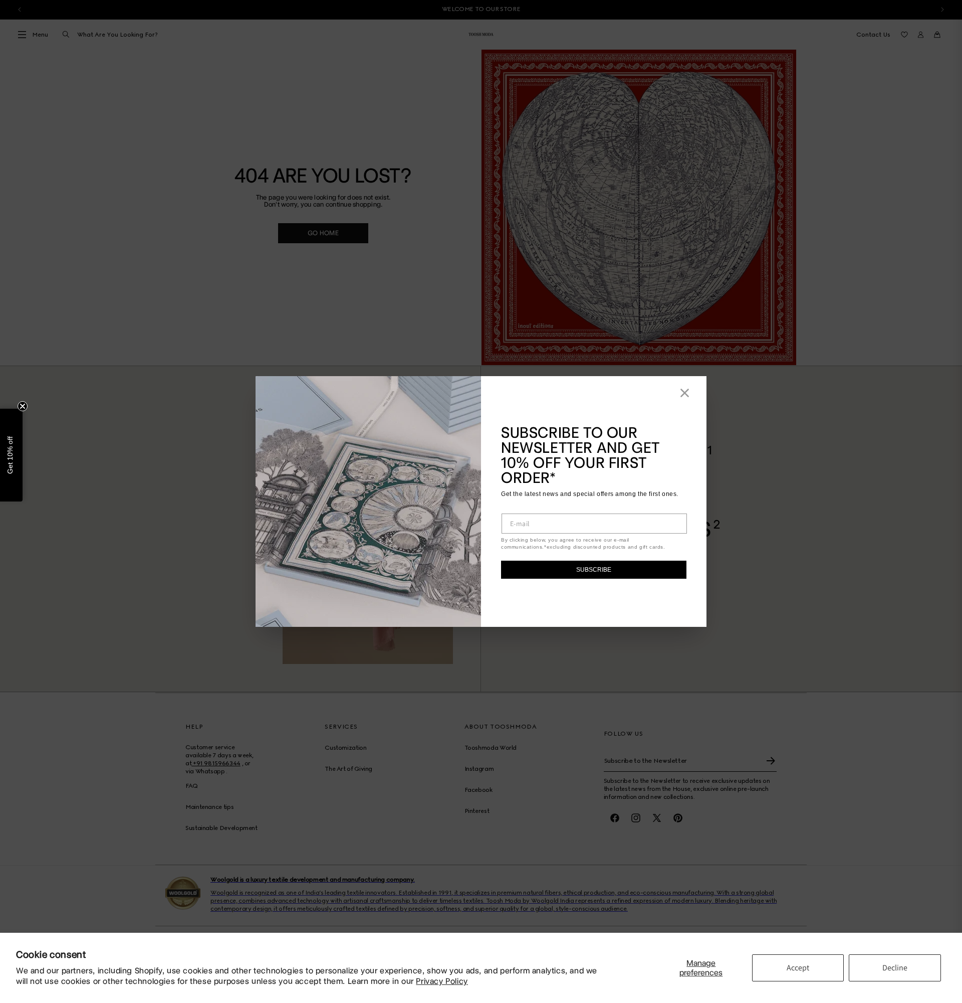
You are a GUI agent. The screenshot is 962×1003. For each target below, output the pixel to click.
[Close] (684, 393)
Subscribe (593, 569)
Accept (798, 967)
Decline (894, 967)
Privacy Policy (441, 981)
